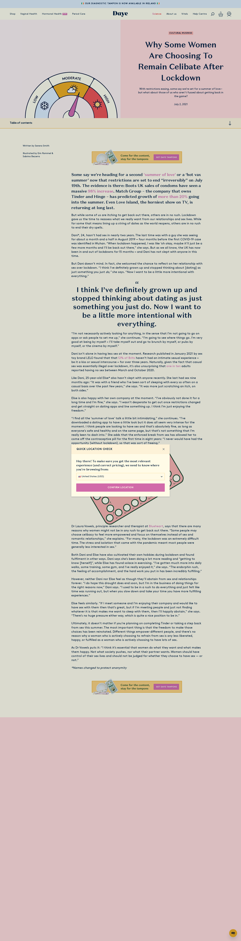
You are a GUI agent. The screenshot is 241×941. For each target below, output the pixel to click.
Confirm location (120, 487)
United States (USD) (93, 476)
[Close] (164, 449)
